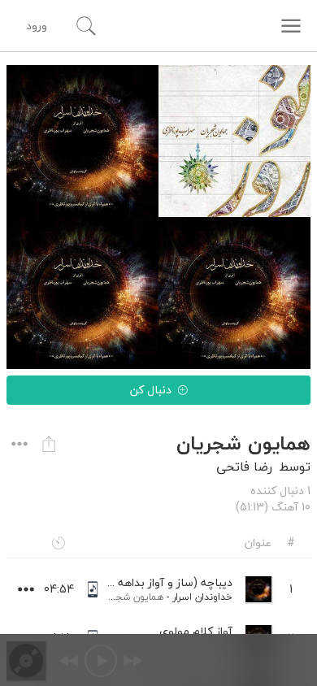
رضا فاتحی (244, 466)
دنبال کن (151, 390)
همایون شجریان (130, 597)
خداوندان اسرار (202, 597)
